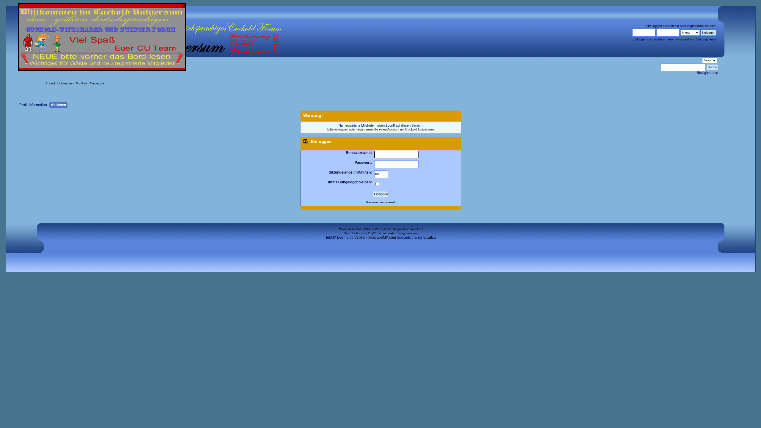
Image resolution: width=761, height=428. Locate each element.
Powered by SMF (350, 229)
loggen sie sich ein (665, 26)
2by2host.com (377, 233)
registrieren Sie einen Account (377, 129)
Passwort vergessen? (381, 202)
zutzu (431, 237)
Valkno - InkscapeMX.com (375, 237)
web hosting (396, 233)
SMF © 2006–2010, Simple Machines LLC (394, 229)
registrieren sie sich (701, 26)
